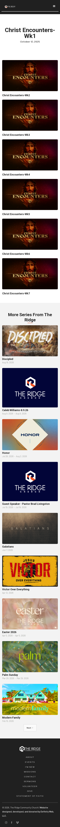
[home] (9, 6)
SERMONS (30, 782)
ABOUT (30, 757)
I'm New (30, 767)
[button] (54, 6)
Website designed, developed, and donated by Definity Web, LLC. (28, 811)
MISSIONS (30, 772)
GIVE (30, 791)
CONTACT (30, 777)
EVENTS (30, 762)
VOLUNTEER (30, 787)
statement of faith (30, 796)
